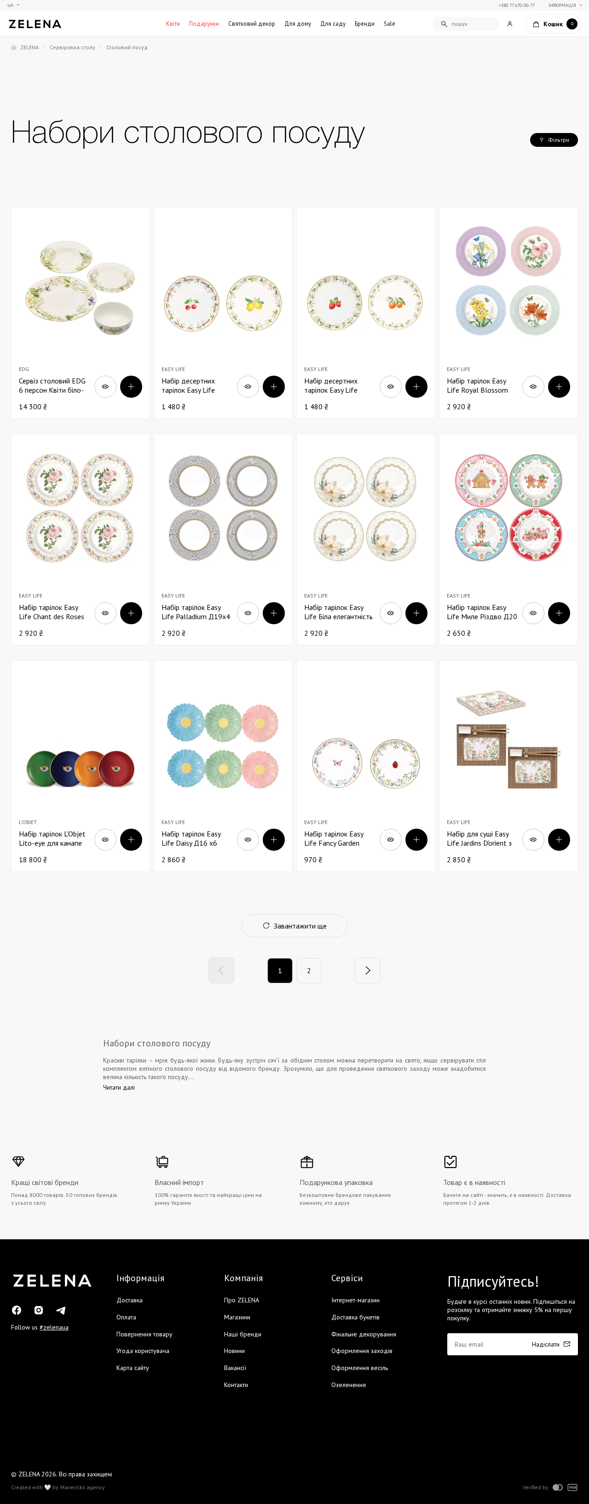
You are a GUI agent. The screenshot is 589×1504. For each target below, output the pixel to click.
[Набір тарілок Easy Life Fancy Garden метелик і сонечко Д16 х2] (366, 766)
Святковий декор (251, 24)
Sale (389, 24)
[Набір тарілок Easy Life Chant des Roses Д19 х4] (81, 539)
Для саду (333, 24)
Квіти (173, 24)
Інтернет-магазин (355, 1300)
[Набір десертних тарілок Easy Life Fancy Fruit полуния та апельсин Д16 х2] (366, 313)
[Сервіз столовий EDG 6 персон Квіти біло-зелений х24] (81, 313)
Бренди (365, 24)
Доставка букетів (355, 1317)
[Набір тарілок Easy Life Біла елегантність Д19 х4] (366, 539)
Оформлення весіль (359, 1368)
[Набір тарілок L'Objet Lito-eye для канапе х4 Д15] (81, 766)
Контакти (236, 1385)
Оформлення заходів (362, 1351)
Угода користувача (142, 1351)
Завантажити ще (300, 925)
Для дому (297, 24)
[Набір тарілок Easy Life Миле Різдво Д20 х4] (508, 539)
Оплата (126, 1317)
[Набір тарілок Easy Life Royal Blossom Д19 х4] (508, 313)
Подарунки (204, 24)
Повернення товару (144, 1334)
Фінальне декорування (363, 1334)
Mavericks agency (82, 1487)
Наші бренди (242, 1334)
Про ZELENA (241, 1300)
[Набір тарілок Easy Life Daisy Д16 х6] (223, 766)
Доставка (129, 1300)
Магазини (237, 1317)
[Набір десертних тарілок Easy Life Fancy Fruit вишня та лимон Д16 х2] (223, 313)
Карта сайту (132, 1368)
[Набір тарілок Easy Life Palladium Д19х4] (223, 539)
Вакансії (235, 1368)
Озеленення (348, 1385)
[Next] (368, 970)
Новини (234, 1351)
